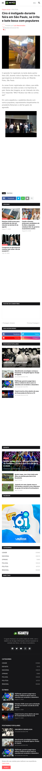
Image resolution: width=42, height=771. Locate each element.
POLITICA (15, 9)
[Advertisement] (21, 169)
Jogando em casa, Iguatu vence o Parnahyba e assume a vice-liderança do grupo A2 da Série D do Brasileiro (27, 486)
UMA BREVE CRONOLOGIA (23, 729)
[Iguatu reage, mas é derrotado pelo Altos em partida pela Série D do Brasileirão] (7, 477)
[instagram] (25, 648)
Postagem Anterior (9, 323)
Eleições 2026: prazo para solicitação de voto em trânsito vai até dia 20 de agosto (10, 224)
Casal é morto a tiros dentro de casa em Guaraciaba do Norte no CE (27, 392)
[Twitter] (19, 198)
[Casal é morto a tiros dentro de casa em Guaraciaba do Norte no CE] (7, 394)
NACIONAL (21, 556)
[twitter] (16, 648)
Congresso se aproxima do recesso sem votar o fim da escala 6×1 (11, 249)
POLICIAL (21, 563)
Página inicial (6, 9)
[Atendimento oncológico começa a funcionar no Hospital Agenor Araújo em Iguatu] (7, 374)
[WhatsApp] (23, 198)
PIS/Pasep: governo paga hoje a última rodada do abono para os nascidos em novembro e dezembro (27, 382)
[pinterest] (29, 648)
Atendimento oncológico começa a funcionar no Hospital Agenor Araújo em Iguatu (27, 372)
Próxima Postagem (33, 323)
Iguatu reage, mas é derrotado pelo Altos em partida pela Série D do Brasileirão (26, 476)
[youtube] (21, 648)
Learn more (5, 763)
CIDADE (21, 552)
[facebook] (12, 648)
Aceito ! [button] (6, 767)
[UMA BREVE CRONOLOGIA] (7, 732)
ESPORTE (21, 666)
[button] (2, 3)
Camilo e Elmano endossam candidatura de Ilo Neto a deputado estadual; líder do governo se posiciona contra (30, 225)
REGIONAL (21, 570)
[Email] (27, 198)
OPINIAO (21, 559)
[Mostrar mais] (32, 198)
